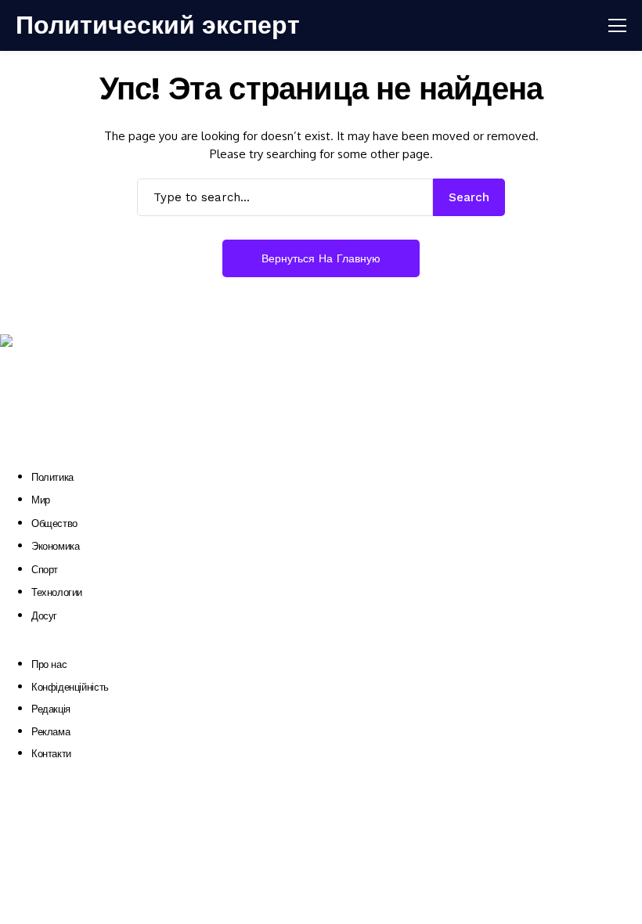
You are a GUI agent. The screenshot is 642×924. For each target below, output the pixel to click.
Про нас (49, 664)
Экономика (55, 546)
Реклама (50, 732)
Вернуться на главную (321, 258)
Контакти (51, 754)
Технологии (56, 592)
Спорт (44, 570)
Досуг (44, 616)
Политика (52, 477)
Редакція (50, 709)
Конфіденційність (70, 687)
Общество (54, 523)
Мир (40, 500)
